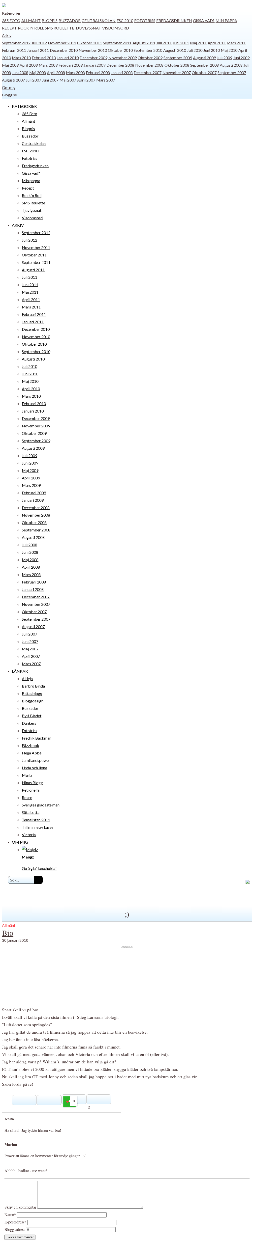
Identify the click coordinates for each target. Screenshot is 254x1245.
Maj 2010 (229, 50)
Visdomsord (115, 28)
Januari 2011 (38, 50)
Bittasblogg (32, 693)
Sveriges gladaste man (41, 804)
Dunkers (29, 723)
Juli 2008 (29, 544)
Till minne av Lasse (37, 827)
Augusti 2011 (143, 42)
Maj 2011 (198, 42)
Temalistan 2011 (36, 819)
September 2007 (232, 72)
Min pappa (226, 20)
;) (127, 914)
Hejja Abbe (31, 752)
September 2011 (117, 42)
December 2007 (147, 72)
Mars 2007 (105, 80)
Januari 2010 (68, 57)
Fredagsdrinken (174, 20)
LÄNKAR (20, 671)
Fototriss (144, 20)
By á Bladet (31, 715)
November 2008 (149, 65)
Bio (7, 932)
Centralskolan (99, 20)
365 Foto (11, 20)
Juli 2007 (33, 80)
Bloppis (50, 20)
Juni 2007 (50, 80)
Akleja (27, 678)
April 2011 (217, 42)
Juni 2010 (211, 50)
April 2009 (29, 65)
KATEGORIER (24, 106)
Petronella (30, 790)
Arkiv (6, 35)
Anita (9, 1119)
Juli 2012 (39, 42)
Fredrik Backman (36, 738)
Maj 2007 (68, 80)
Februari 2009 (71, 65)
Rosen (27, 797)
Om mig (9, 87)
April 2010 (31, 388)
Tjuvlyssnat (88, 28)
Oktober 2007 (204, 72)
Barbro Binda (33, 686)
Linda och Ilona (34, 767)
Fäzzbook (30, 745)
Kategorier (11, 13)
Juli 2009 (224, 57)
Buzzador (70, 20)
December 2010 (64, 50)
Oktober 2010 (120, 50)
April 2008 (56, 72)
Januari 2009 (94, 65)
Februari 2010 (44, 57)
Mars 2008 (75, 72)
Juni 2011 (181, 42)
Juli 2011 (164, 42)
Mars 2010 (21, 57)
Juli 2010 (194, 50)
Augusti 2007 (13, 80)
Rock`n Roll (31, 28)
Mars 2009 (48, 65)
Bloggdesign (32, 700)
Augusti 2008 (231, 65)
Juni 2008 (20, 72)
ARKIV (18, 225)
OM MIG (20, 842)
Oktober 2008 (176, 65)
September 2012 (16, 42)
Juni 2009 (241, 57)
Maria (27, 775)
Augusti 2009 (204, 57)
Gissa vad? (204, 20)
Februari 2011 (14, 50)
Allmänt (31, 20)
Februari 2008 (98, 72)
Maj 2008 (37, 72)
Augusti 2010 (174, 50)
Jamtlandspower (36, 760)
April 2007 (86, 80)
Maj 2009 (10, 65)
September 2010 (148, 50)
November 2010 (93, 50)
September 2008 (204, 65)
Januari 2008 (122, 72)
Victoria (29, 834)
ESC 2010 (125, 20)
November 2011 (62, 42)
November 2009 (122, 57)
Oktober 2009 (150, 57)
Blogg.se (9, 94)
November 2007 (176, 72)
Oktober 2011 (89, 42)
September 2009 (177, 57)
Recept (9, 28)
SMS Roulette (59, 28)
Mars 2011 (236, 42)
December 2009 (93, 57)
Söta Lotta (30, 812)
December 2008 (120, 65)
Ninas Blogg (32, 782)
